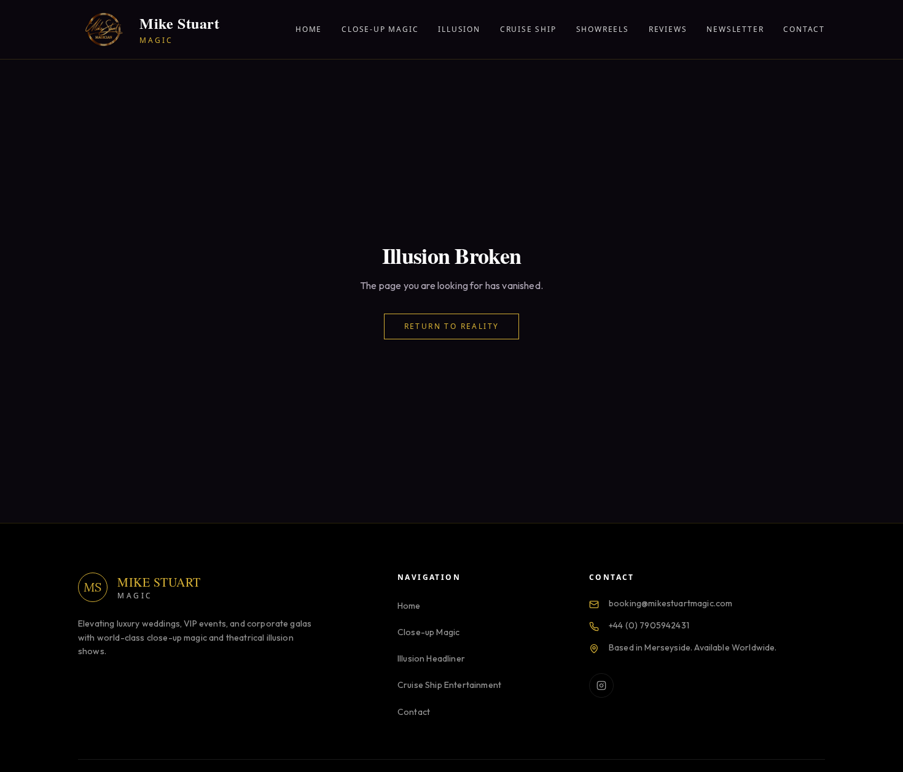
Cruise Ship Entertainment (449, 684)
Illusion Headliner (431, 658)
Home (308, 29)
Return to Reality (451, 326)
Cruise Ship (528, 29)
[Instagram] (601, 685)
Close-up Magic (380, 29)
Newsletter (735, 29)
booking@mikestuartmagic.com (670, 603)
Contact (804, 29)
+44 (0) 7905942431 (649, 625)
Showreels (602, 29)
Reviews (668, 29)
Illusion (459, 29)
